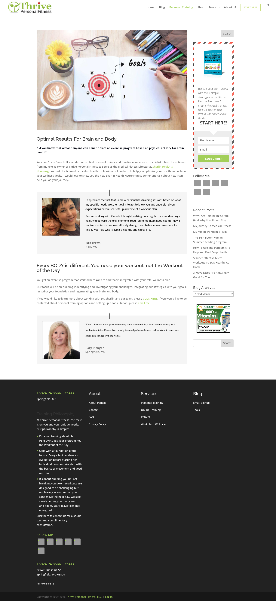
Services (149, 393)
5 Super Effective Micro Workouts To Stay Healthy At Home (211, 262)
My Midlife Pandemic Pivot (210, 231)
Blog (162, 7)
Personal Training (181, 7)
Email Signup (201, 402)
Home (150, 7)
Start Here (250, 7)
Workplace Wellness (153, 424)
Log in (109, 597)
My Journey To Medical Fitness (212, 226)
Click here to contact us (51, 516)
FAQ (91, 417)
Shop (201, 7)
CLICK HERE (150, 298)
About (228, 7)
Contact (93, 410)
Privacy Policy (97, 424)
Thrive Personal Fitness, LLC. (84, 597)
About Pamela (97, 402)
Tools (212, 7)
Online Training (151, 410)
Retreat (145, 417)
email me (144, 303)
